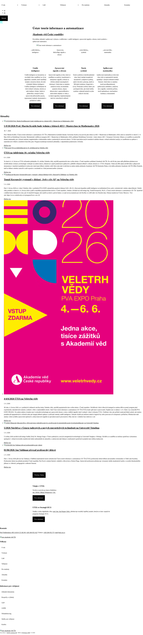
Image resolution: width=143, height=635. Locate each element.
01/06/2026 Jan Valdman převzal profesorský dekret (30, 450)
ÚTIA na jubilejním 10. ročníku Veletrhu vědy (27, 152)
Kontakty (127, 5)
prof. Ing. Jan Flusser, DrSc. (61, 511)
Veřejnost (63, 5)
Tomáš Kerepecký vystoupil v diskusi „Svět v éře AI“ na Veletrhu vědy (39, 179)
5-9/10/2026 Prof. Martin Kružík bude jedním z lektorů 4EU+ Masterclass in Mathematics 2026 (51, 126)
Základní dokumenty (8, 592)
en (4, 13)
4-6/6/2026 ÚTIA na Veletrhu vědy (21, 398)
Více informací (35, 106)
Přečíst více (7, 145)
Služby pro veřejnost (8, 619)
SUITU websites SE (12, 632)
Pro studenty (85, 5)
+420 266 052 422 (31, 532)
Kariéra (4, 624)
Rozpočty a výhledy (8, 597)
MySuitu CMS (26, 632)
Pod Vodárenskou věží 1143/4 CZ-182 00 (13, 532)
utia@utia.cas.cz (60, 532)
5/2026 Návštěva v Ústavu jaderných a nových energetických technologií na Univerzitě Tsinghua (51, 428)
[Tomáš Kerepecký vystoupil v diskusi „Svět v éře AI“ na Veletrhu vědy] (41, 174)
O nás (3, 5)
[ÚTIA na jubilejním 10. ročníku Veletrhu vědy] (26, 148)
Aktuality (107, 5)
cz (4, 10)
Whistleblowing (6, 613)
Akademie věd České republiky (48, 34)
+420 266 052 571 (49, 532)
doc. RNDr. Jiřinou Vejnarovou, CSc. (44, 492)
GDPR (4, 608)
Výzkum (24, 5)
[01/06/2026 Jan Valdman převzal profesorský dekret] (23, 445)
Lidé (44, 5)
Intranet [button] (4, 18)
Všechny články (39, 475)
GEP (3, 603)
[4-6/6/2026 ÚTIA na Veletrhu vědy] (58, 394)
